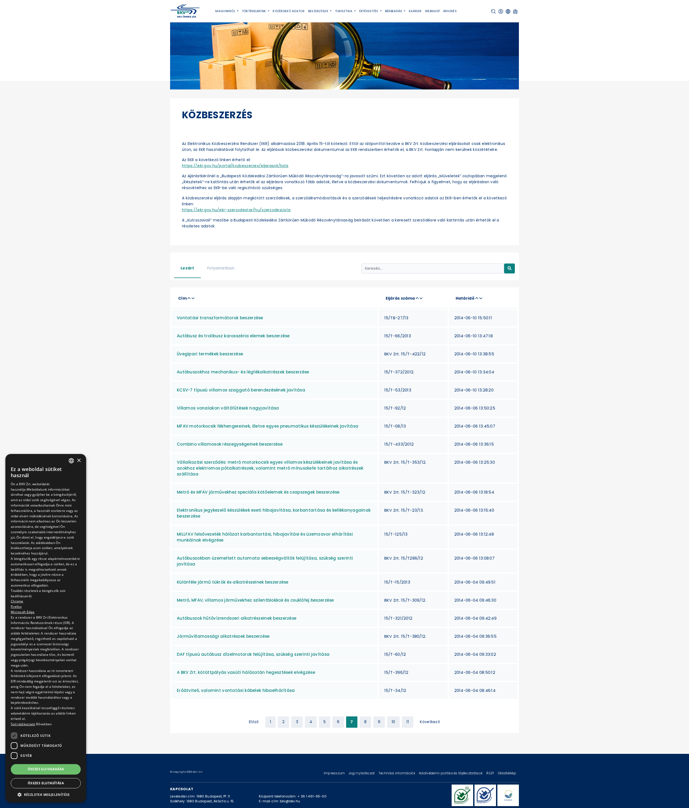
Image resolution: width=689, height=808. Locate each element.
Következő (430, 721)
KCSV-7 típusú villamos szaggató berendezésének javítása (241, 390)
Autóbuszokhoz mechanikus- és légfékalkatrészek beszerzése (243, 372)
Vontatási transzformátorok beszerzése (220, 318)
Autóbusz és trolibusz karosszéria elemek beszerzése (233, 336)
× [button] (79, 460)
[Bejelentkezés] (500, 11)
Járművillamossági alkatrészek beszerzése (223, 636)
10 (393, 721)
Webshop (432, 11)
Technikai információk (397, 773)
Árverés (450, 11)
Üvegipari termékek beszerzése (210, 354)
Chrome (17, 601)
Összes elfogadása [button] (46, 769)
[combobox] (71, 460)
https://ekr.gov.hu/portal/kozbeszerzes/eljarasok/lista (235, 165)
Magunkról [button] (225, 11)
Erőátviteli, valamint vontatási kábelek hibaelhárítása (236, 690)
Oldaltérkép (507, 773)
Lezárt (187, 268)
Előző (254, 721)
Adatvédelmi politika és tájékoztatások (451, 773)
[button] (493, 11)
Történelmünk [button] (254, 11)
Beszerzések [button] (318, 11)
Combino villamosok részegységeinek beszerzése (230, 444)
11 (407, 721)
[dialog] (45, 628)
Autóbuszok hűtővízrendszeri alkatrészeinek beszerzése (236, 618)
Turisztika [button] (344, 11)
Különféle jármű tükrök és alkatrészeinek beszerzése (233, 582)
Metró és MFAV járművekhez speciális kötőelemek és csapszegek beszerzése (258, 492)
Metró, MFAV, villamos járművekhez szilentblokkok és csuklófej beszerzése (255, 600)
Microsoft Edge (22, 612)
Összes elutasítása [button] (46, 783)
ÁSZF (490, 773)
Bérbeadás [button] (394, 11)
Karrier (415, 11)
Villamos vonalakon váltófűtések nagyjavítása (228, 408)
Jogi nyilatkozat (362, 773)
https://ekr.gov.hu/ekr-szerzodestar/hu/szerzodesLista (236, 210)
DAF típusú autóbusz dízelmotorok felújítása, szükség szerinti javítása (253, 654)
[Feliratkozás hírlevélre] (515, 11)
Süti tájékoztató (23, 724)
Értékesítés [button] (369, 11)
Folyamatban (220, 268)
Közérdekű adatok (289, 11)
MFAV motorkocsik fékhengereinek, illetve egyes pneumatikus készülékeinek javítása (267, 426)
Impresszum (335, 773)
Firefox (16, 606)
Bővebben (44, 724)
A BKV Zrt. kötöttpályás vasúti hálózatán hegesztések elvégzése (246, 672)
